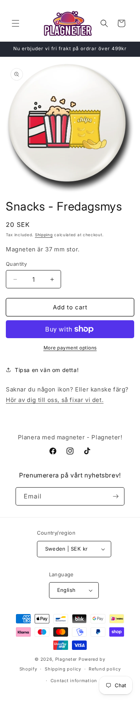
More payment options (70, 348)
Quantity (16, 264)
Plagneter (66, 659)
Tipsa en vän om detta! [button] (47, 370)
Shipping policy (63, 669)
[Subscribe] (115, 496)
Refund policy (105, 669)
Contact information (74, 680)
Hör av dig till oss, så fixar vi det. (54, 400)
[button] (15, 23)
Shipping (44, 234)
